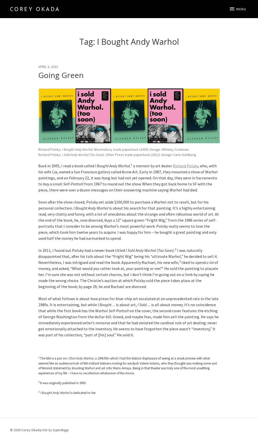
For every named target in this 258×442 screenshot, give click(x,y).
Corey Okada (35, 9)
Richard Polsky (185, 165)
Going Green (61, 75)
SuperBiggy (61, 430)
